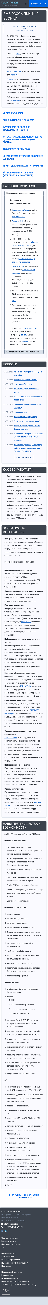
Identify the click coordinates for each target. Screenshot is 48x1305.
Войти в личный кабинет (25, 28)
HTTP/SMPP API (14, 71)
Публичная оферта (9, 1278)
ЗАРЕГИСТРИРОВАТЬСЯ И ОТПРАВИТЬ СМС (25, 1196)
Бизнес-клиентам (8, 1241)
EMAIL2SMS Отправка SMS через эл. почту (23, 157)
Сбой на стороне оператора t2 (27, 421)
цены (18, 54)
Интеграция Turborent (23, 384)
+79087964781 (9, 1227)
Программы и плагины (11, 1244)
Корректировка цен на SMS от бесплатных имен (27, 427)
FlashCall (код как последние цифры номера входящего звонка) (22, 139)
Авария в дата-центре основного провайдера (28, 398)
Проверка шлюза (8, 1253)
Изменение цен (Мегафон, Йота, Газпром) (27, 406)
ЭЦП (14, 301)
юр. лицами (15, 100)
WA (18, 1227)
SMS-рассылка (14, 113)
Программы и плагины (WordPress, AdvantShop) (18, 174)
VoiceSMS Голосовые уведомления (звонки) (16, 128)
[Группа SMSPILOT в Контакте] (2, 1231)
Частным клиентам (9, 1238)
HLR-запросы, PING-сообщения (14, 1263)
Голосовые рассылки (10, 1260)
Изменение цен (20, 412)
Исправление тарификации (25, 417)
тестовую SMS (18, 216)
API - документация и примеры (24, 165)
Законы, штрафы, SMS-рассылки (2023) (18, 1284)
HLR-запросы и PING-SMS (19, 120)
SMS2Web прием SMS (17, 149)
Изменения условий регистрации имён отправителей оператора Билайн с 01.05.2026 (28, 448)
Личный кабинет (39, 4)
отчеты (24, 335)
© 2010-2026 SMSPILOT (11, 1211)
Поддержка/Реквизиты (11, 1272)
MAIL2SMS (26, 622)
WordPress (14, 75)
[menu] (26, 3)
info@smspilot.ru (10, 1224)
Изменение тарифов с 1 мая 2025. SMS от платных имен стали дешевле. (28, 436)
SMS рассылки (7, 1257)
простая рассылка (29, 328)
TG (21, 1227)
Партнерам (6, 1266)
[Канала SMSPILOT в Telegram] (6, 1231)
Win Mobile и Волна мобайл (25, 380)
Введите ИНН (17, 221)
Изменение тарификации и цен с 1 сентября (28, 373)
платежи (24, 341)
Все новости (25, 458)
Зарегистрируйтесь (20, 210)
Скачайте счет (18, 266)
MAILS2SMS (25, 686)
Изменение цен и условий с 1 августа (26, 390)
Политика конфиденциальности (15, 1281)
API (2, 1247)
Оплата (10, 79)
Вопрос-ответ (7, 1275)
